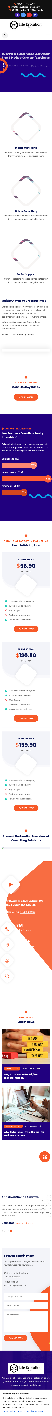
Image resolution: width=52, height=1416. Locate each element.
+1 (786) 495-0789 (26, 3)
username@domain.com (15, 1285)
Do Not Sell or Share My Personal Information (23, 1411)
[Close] (50, 1390)
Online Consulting (26, 211)
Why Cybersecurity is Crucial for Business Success (24, 1133)
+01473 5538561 (11, 1282)
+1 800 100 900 (27, 911)
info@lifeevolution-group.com (25, 7)
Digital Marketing (26, 148)
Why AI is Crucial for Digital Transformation (21, 1076)
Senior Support (26, 274)
